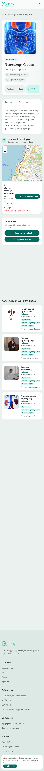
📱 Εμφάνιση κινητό (22, 239)
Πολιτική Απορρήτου (11, 746)
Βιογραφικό (9, 102)
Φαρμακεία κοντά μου (11, 728)
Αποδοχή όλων (10, 766)
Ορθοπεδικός (7, 705)
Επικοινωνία (7, 751)
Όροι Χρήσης (7, 742)
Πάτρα (4, 677)
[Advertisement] (22, 271)
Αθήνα (4, 672)
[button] (5, 148)
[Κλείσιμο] (40, 757)
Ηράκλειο (6, 681)
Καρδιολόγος (7, 700)
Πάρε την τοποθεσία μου (27, 196)
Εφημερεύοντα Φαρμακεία (13, 723)
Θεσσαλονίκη (7, 668)
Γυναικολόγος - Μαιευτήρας (14, 695)
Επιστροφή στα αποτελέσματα (18, 14)
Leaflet (27, 180)
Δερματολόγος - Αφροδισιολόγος (16, 709)
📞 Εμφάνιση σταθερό (22, 233)
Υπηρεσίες (23, 102)
